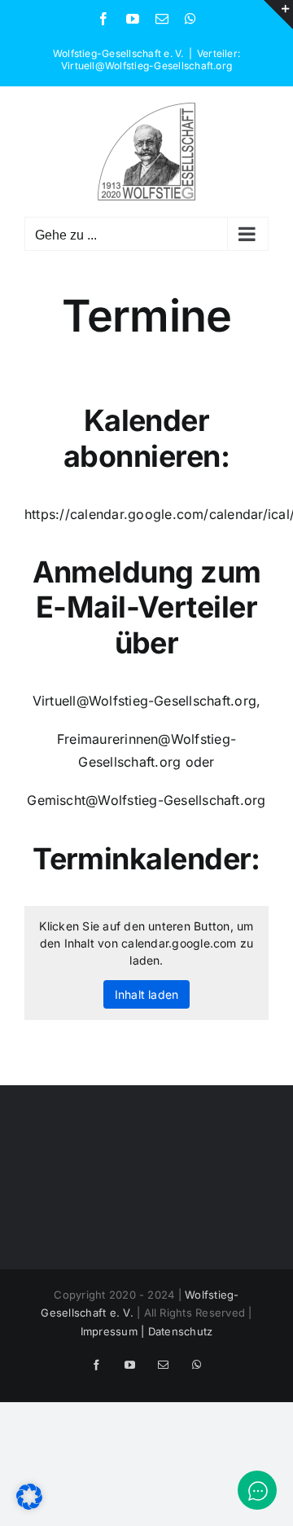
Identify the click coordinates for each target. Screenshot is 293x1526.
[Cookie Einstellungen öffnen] (29, 1505)
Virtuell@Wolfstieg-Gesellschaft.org (144, 701)
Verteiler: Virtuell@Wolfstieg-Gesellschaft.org (150, 59)
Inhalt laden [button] (147, 994)
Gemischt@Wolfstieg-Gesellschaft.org (146, 800)
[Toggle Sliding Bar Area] (278, 14)
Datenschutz (180, 1331)
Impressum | (114, 1331)
